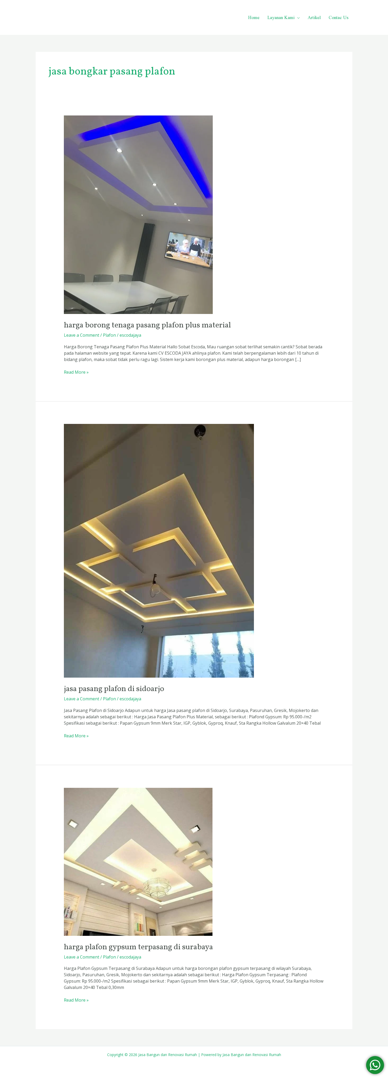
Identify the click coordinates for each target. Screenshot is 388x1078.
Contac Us (338, 17)
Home (253, 17)
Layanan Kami (281, 17)
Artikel (314, 17)
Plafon (109, 335)
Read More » (76, 372)
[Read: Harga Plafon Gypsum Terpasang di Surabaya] (138, 861)
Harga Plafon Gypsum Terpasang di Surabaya (138, 947)
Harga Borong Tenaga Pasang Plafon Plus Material (147, 325)
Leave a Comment (81, 335)
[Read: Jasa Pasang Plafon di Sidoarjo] (159, 550)
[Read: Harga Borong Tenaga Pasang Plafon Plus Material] (138, 214)
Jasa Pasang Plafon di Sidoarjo (114, 689)
